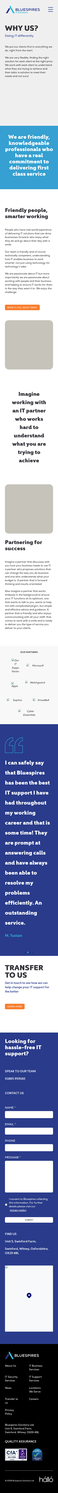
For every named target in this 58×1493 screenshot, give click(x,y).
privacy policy (18, 1210)
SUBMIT (29, 1220)
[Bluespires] (23, 9)
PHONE (10, 1140)
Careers (34, 1399)
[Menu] (50, 9)
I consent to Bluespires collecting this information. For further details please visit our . (28, 1204)
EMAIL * (10, 1124)
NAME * (10, 1107)
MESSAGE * (13, 1157)
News (8, 1388)
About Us (10, 1365)
